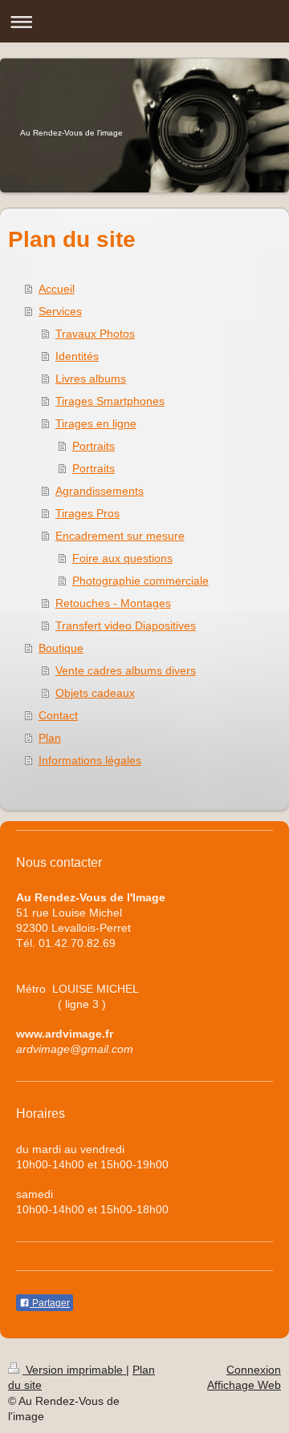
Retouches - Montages (113, 603)
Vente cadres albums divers (125, 670)
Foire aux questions (122, 558)
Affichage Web (244, 1384)
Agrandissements (99, 490)
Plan (50, 737)
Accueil (57, 288)
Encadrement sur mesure (120, 535)
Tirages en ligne (95, 423)
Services (60, 311)
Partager (50, 1303)
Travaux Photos (95, 333)
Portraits (93, 445)
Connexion (253, 1369)
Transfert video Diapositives (125, 625)
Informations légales (90, 760)
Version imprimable (74, 1369)
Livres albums (90, 378)
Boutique (61, 648)
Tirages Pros (87, 513)
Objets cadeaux (95, 692)
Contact (58, 715)
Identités (77, 356)
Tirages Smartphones (110, 401)
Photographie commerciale (140, 580)
